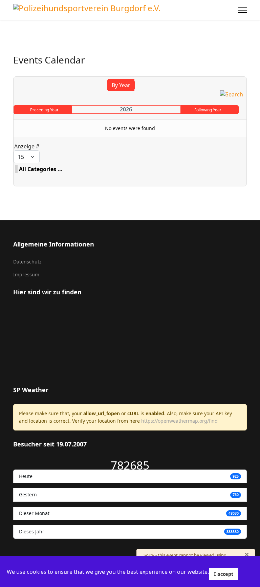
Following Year (207, 110)
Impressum (26, 274)
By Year (121, 85)
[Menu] (242, 10)
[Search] (231, 94)
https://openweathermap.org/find (179, 421)
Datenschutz (27, 261)
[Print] (242, 72)
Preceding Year (44, 110)
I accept (223, 574)
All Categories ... (41, 169)
